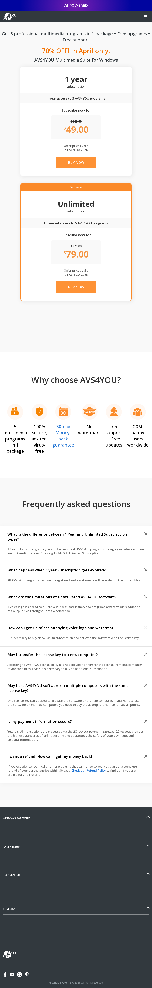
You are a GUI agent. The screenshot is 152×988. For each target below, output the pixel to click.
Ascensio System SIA (61, 982)
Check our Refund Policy (88, 771)
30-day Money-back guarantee (63, 435)
